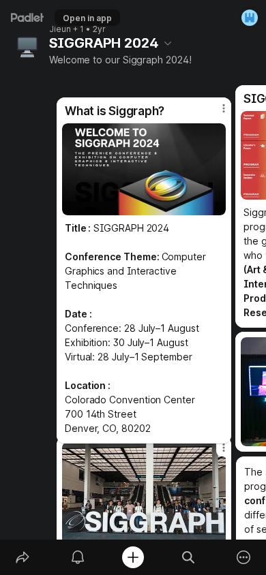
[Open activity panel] (77, 557)
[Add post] (132, 557)
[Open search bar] (188, 557)
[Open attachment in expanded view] (144, 169)
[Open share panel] (22, 557)
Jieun (60, 29)
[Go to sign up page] (250, 18)
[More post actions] (214, 113)
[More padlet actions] (243, 557)
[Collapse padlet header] (168, 43)
